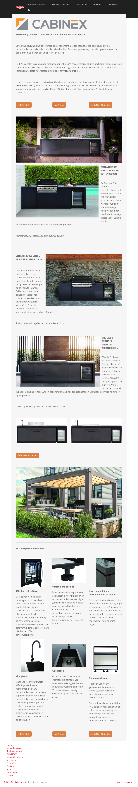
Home (9, 745)
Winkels (10, 769)
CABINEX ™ (12, 754)
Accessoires (12, 760)
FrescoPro (11, 763)
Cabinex (10, 766)
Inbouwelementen (15, 757)
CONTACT (11, 775)
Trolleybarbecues (14, 751)
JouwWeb (130, 782)
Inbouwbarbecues (14, 748)
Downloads (12, 772)
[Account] (29, 9)
